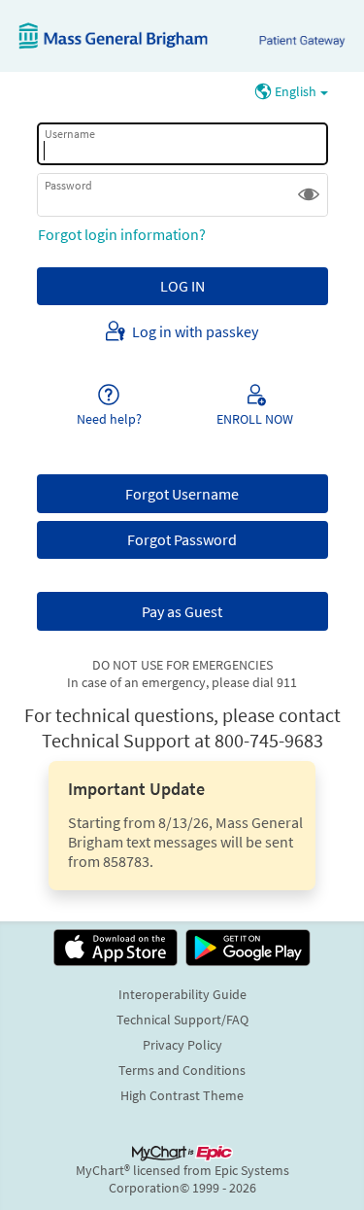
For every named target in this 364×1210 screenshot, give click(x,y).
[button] (308, 194)
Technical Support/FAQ (182, 1019)
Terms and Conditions (182, 1070)
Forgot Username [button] (182, 493)
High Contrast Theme (182, 1095)
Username (70, 133)
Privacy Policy (182, 1045)
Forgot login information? (122, 234)
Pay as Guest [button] (182, 611)
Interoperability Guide (182, 994)
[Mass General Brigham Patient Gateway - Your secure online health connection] (182, 36)
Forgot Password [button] (182, 539)
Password (68, 184)
